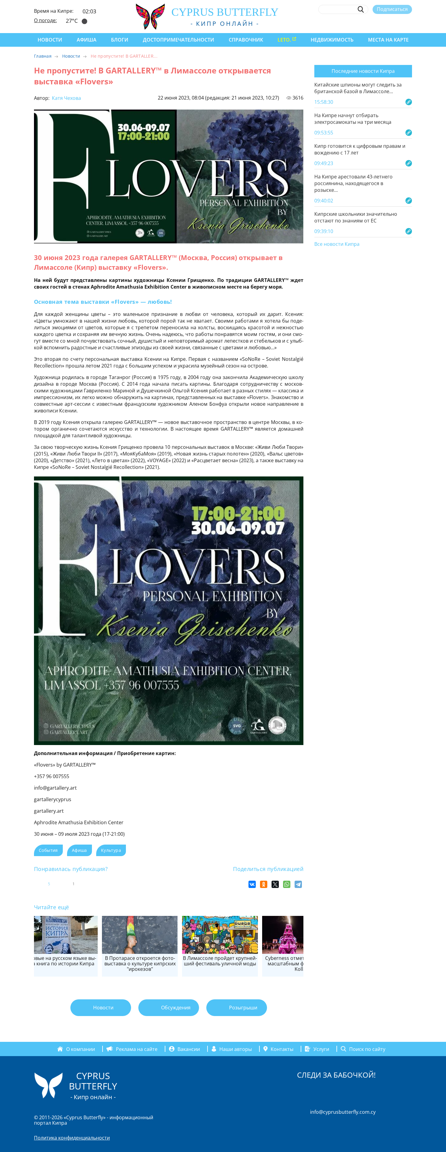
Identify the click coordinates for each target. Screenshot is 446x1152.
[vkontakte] (398, 23)
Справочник (246, 39)
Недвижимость (332, 39)
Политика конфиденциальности (72, 1137)
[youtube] (409, 23)
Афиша (86, 39)
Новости (50, 39)
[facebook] (353, 23)
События (48, 850)
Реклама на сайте (136, 1048)
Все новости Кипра (337, 244)
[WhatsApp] (287, 884)
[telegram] (387, 23)
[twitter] (375, 23)
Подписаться (392, 9)
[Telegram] (298, 884)
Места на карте (388, 39)
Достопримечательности (178, 39)
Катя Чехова (66, 98)
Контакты (282, 1048)
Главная (43, 56)
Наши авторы (235, 1048)
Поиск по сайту (367, 1048)
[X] (275, 884)
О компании (80, 1048)
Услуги (321, 1048)
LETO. (284, 39)
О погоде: (45, 20)
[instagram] (364, 23)
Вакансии (188, 1048)
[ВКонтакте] (252, 884)
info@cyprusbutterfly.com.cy (343, 1112)
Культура (111, 850)
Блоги (119, 39)
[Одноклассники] (263, 884)
